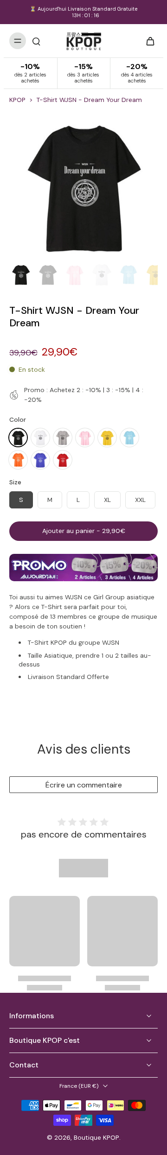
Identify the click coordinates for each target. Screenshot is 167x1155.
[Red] (62, 460)
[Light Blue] (129, 437)
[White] (40, 437)
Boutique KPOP (96, 1137)
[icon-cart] (147, 41)
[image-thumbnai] (20, 274)
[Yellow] (107, 437)
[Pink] (85, 437)
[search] (36, 41)
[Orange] (18, 460)
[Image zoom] (83, 185)
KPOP (17, 99)
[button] (83, 531)
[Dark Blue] (40, 460)
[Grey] (62, 437)
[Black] (18, 437)
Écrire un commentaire (83, 785)
